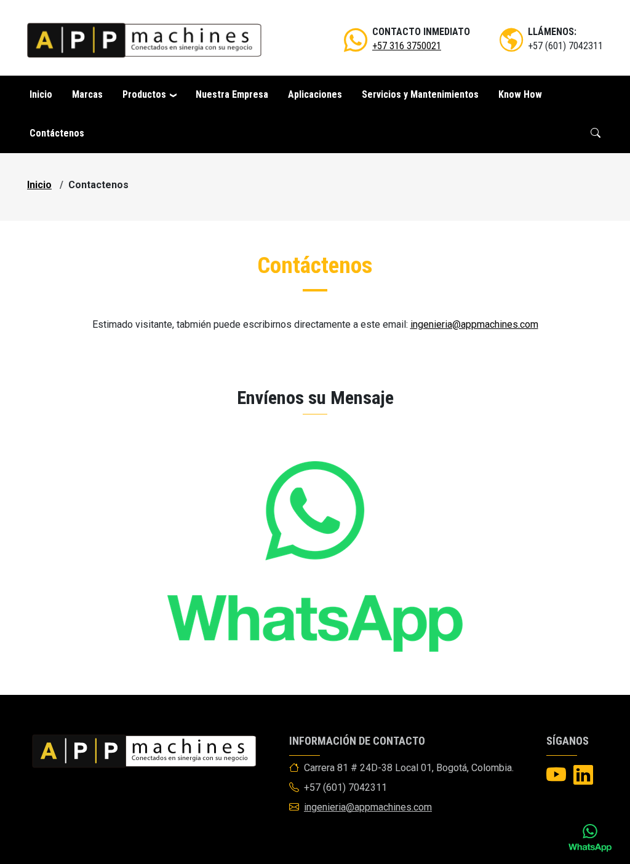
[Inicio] (144, 40)
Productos (144, 94)
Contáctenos (57, 133)
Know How (520, 94)
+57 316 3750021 (406, 46)
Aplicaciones (315, 94)
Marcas (87, 94)
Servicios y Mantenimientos (420, 94)
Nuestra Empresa (232, 94)
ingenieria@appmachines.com (474, 324)
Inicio (41, 94)
